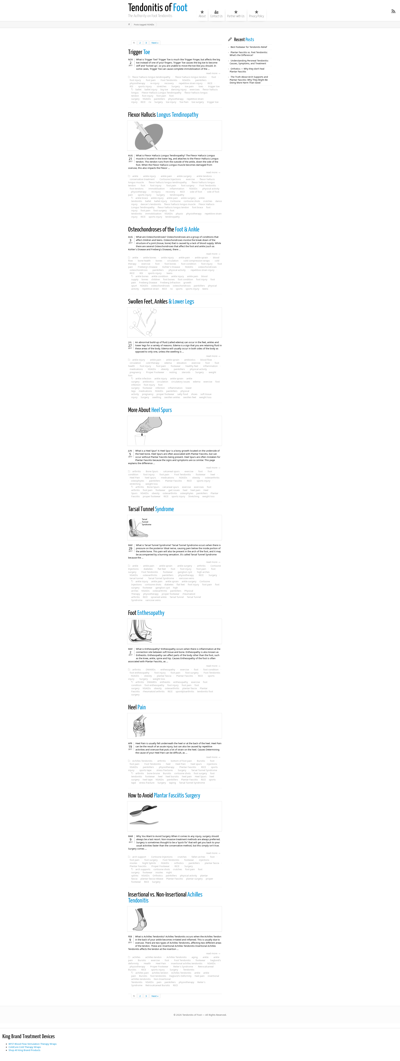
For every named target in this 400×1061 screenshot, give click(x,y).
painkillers (200, 80)
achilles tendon (153, 957)
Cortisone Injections (170, 179)
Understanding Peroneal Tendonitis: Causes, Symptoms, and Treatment (249, 62)
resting (173, 372)
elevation (182, 362)
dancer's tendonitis (151, 204)
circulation (172, 260)
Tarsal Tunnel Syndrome (161, 578)
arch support (139, 856)
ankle (135, 176)
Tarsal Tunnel (177, 596)
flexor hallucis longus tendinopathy (151, 76)
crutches (207, 201)
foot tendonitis (158, 975)
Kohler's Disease (171, 266)
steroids (186, 372)
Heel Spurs (150, 410)
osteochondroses (207, 266)
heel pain (195, 490)
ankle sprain (201, 257)
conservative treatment (142, 179)
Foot (158, 8)
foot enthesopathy (139, 672)
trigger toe (214, 86)
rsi (150, 101)
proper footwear (165, 394)
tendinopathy (177, 194)
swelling (156, 397)
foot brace (197, 207)
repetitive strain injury (190, 83)
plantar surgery (194, 878)
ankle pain (166, 176)
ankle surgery (184, 176)
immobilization (156, 188)
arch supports (142, 869)
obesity (165, 369)
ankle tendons (204, 176)
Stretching (193, 496)
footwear (175, 365)
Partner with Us (236, 16)
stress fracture (146, 782)
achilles (136, 957)
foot (214, 76)
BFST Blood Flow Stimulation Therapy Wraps (33, 1043)
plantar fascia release (151, 878)
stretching (135, 483)
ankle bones (149, 257)
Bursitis (201, 760)
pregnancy (135, 372)
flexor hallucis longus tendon (191, 76)
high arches (203, 571)
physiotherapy (137, 83)
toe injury (171, 101)
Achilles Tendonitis (142, 760)
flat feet (162, 568)
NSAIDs (186, 80)
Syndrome (151, 509)
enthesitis (165, 682)
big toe (164, 89)
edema (168, 362)
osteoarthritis (212, 477)
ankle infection (143, 378)
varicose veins (186, 578)
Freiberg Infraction (170, 282)
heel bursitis (172, 776)
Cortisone (175, 201)
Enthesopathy (146, 613)
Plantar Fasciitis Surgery (164, 796)
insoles (133, 863)
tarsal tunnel (136, 578)
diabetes (148, 568)
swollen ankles (172, 397)
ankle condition (160, 276)
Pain (137, 708)
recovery (169, 83)
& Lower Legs (161, 302)
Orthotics (158, 875)
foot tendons (136, 188)
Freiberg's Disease (147, 266)
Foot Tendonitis (169, 80)
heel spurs (150, 477)
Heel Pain (135, 477)
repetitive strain (150, 288)
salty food (182, 394)
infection (160, 387)
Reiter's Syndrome (183, 966)
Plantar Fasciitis (173, 480)
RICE (210, 83)
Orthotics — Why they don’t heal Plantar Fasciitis (247, 70)
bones (159, 260)
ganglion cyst (185, 571)
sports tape (145, 770)
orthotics (179, 863)
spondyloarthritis (185, 691)
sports (179, 288)
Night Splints (149, 863)
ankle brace (141, 197)
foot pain (151, 80)
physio (179, 213)
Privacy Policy (256, 16)
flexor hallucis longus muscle (179, 204)
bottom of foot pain (181, 760)
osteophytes (137, 480)
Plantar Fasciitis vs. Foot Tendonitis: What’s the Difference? (249, 54)
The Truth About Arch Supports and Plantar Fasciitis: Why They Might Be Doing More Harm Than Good (249, 79)
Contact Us (216, 16)
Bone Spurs (152, 471)
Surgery (175, 86)
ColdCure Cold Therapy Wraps (25, 1046)
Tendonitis (188, 969)
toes (201, 86)
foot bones (170, 263)
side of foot (196, 191)
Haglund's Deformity (180, 975)
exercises (195, 89)
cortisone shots (192, 201)
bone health (144, 260)
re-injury (154, 83)
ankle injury (149, 176)
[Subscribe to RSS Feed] (393, 11)
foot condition (188, 263)
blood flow (206, 359)
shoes (194, 394)
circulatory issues (180, 381)
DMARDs (150, 669)
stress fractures (164, 770)
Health (147, 963)
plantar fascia (164, 675)
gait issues (174, 490)
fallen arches (198, 856)
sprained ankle (159, 596)
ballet (138, 89)
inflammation (177, 188)
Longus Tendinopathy (163, 115)
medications (136, 369)
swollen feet (189, 397)
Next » (155, 42)
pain (159, 982)
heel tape (147, 779)
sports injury (145, 86)
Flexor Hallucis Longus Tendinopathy (161, 92)
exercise (190, 179)
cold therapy (152, 362)
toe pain (189, 86)
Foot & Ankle (163, 230)
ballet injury (151, 89)
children (155, 279)
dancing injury (179, 89)
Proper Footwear (155, 372)
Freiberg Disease (148, 282)
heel (212, 474)
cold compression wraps (196, 260)
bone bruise (153, 773)
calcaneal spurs (171, 471)
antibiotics (189, 359)
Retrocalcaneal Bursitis (157, 985)
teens (169, 273)
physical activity (210, 188)
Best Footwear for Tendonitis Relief (249, 46)
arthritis (136, 471)
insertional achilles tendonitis (186, 963)
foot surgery (187, 185)
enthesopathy (167, 669)
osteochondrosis (139, 270)
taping (172, 782)
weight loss (205, 397)
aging (195, 957)
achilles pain (142, 972)
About (202, 16)
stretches (161, 86)
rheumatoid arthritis (154, 691)
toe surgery (198, 101)
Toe (139, 52)
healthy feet (191, 365)
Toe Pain (183, 101)
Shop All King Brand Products (24, 1050)
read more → (213, 73)
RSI (131, 86)
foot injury (135, 80)
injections (212, 763)
